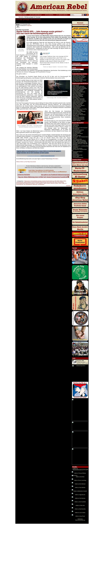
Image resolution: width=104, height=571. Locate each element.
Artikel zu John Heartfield (80, 501)
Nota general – (50, 14)
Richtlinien (32, 183)
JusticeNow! (75, 147)
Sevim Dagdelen (39, 183)
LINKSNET (75, 152)
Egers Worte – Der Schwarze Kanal (80, 136)
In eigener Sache (21, 14)
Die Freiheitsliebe (76, 132)
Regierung (27, 183)
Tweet (60, 183)
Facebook (85, 15)
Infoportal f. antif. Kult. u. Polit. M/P (80, 143)
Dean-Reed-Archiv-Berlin (78, 130)
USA (25, 184)
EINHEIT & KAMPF (77, 135)
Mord (56, 182)
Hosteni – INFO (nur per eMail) (79, 141)
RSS (87, 15)
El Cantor (75, 138)
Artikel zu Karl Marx (80, 476)
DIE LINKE (56, 181)
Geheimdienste (19, 182)
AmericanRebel (33, 181)
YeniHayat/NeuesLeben (78, 157)
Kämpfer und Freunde (77, 148)
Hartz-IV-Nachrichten (77, 139)
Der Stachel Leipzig (77, 131)
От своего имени (61, 14)
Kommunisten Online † (78, 151)
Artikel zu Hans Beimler (80, 487)
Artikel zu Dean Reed (80, 516)
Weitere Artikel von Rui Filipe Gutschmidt (26, 161)
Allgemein (29, 25)
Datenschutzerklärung (80, 520)
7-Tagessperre (27, 181)
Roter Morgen (76, 154)
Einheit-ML (75, 134)
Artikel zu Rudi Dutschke (80, 509)
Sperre (56, 183)
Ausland (44, 181)
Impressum (80, 519)
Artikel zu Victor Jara (80, 505)
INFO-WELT (55, 158)
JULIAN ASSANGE (35, 182)
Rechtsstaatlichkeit (20, 183)
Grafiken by (75, 468)
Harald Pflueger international (79, 140)
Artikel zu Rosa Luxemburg (80, 480)
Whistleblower (29, 184)
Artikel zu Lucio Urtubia (80, 512)
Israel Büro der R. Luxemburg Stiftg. (80, 146)
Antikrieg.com (76, 124)
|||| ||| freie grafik (80, 469)
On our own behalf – (36, 14)
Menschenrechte (50, 182)
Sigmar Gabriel (46, 183)
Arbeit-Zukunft (76, 125)
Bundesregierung (50, 181)
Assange (40, 181)
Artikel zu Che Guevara (80, 498)
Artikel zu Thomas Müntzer (80, 473)
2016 (79, 71)
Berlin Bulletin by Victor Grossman (80, 127)
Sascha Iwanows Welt (77, 155)
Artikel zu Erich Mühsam (80, 484)
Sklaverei (53, 183)
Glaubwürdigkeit (27, 182)
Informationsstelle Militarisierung (80, 142)
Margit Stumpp (43, 182)
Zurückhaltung (41, 184)
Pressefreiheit (61, 182)
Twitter (63, 183)
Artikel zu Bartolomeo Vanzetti (80, 491)
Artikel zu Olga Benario (80, 494)
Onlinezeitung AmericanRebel (52, 7)
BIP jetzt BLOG (76, 128)
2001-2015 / (75, 71)
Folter (64, 181)
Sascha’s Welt (76, 156)
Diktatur (61, 181)
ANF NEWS (75, 126)
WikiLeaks (35, 184)
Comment (68, 185)
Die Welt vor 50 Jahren (78, 133)
